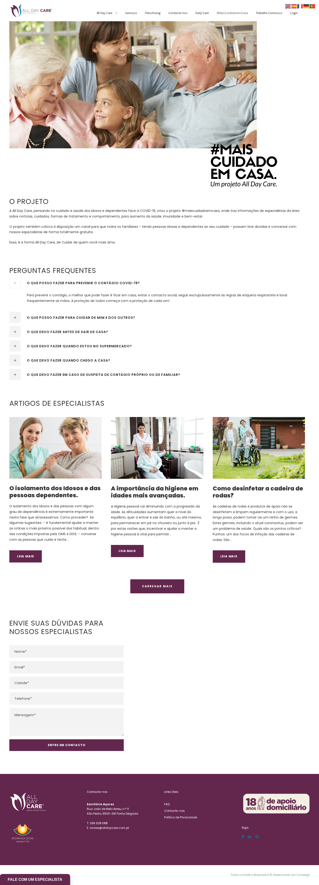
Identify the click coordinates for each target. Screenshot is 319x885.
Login (294, 13)
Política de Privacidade (180, 817)
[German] (306, 6)
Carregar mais (157, 586)
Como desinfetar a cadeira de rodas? (258, 492)
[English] (288, 6)
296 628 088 (99, 823)
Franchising (152, 13)
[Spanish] (294, 6)
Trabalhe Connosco (269, 13)
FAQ (167, 804)
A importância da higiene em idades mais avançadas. (154, 492)
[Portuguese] (312, 6)
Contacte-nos (178, 13)
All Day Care (104, 13)
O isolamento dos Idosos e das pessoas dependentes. (55, 491)
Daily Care (202, 13)
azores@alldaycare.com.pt (109, 828)
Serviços (131, 13)
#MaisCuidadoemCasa (232, 13)
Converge (303, 875)
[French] (300, 6)
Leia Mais (25, 556)
